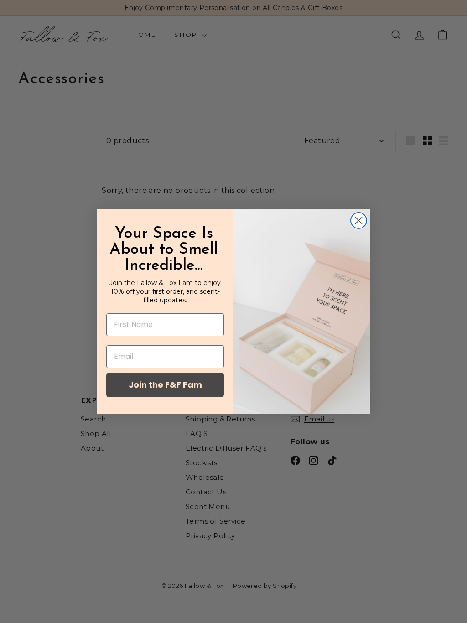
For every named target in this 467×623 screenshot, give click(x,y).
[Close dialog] (359, 220)
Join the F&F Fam (165, 384)
